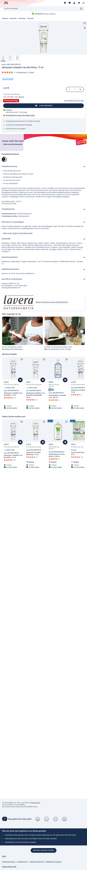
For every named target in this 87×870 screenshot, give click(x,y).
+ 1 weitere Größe (9, 387)
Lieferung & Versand (37, 862)
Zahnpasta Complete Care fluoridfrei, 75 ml (13, 394)
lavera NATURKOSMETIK (11, 65)
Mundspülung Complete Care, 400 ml (57, 396)
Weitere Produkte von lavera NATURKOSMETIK (52, 302)
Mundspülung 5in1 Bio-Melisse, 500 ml (57, 455)
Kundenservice (22, 862)
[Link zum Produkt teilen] (84, 28)
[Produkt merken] (84, 23)
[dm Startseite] (6, 3)
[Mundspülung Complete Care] (50, 390)
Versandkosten (35, 803)
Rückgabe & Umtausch (54, 862)
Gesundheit (13, 18)
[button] (83, 3)
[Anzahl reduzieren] (69, 89)
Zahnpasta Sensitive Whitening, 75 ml (33, 454)
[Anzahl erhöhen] (80, 89)
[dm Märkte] (65, 3)
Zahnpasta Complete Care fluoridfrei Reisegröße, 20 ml (35, 395)
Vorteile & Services (8, 862)
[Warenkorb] (79, 3)
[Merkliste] (69, 3)
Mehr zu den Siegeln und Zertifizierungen (18, 233)
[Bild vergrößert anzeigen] (43, 38)
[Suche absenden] (81, 8)
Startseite (5, 18)
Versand (21, 97)
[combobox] (43, 8)
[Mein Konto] (74, 3)
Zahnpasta (30, 18)
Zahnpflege (22, 18)
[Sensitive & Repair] (53, 390)
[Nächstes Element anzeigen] (81, 331)
